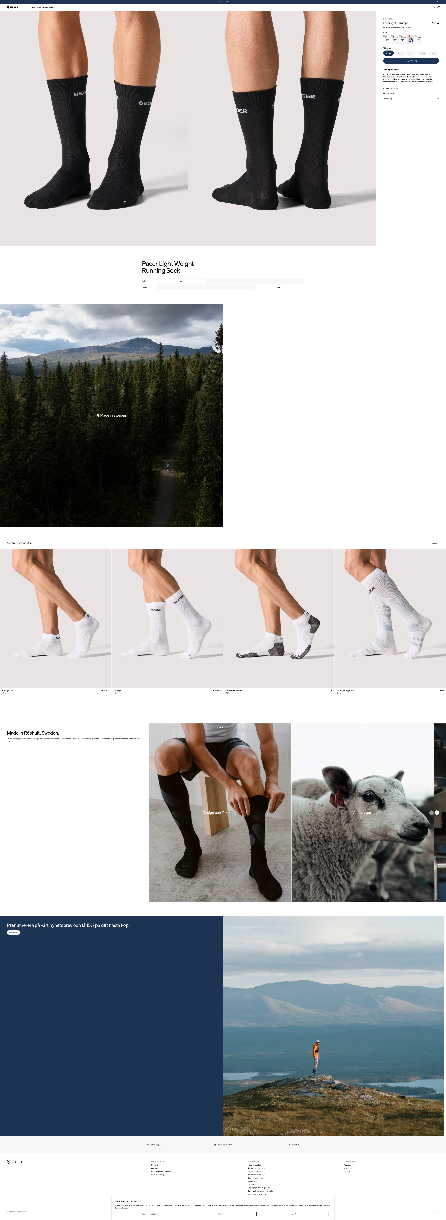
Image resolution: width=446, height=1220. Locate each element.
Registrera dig (223, 620)
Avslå (294, 1214)
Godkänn (222, 1214)
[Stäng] (245, 584)
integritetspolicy (227, 628)
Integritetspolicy (122, 1207)
